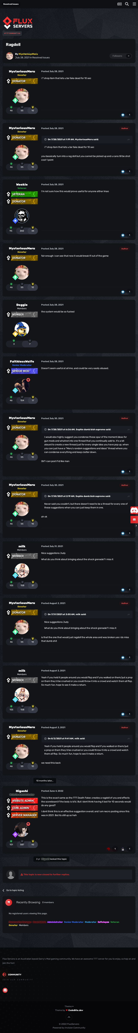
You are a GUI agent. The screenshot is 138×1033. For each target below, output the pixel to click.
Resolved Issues (41, 57)
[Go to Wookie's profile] (21, 216)
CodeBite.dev (75, 1010)
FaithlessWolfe (22, 361)
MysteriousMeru (22, 71)
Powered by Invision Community (69, 1027)
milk (22, 546)
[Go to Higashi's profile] (21, 829)
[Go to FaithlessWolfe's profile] (21, 385)
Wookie (22, 184)
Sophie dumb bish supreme (90, 429)
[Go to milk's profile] (21, 570)
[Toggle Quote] (45, 139)
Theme (68, 1006)
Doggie (21, 305)
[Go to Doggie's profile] (21, 329)
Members (23, 925)
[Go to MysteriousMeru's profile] (9, 56)
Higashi (22, 791)
